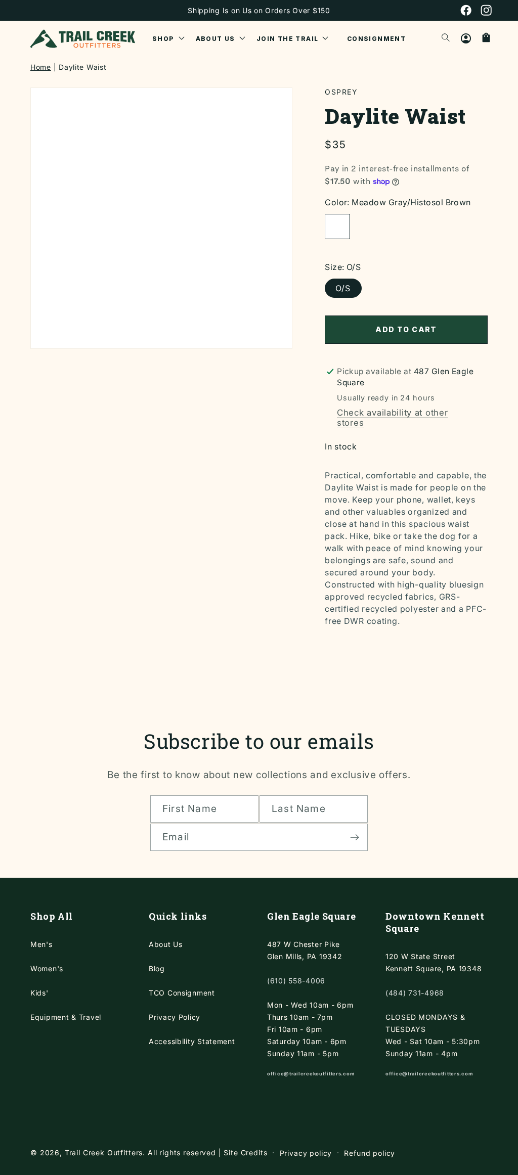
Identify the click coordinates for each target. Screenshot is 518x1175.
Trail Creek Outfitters (104, 1152)
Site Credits (245, 1152)
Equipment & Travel (65, 1017)
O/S (343, 288)
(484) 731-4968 (414, 992)
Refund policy (369, 1153)
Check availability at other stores (392, 418)
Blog (157, 968)
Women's (46, 968)
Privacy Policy (174, 1017)
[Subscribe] (354, 837)
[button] (168, 38)
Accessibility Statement (192, 1041)
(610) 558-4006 (296, 980)
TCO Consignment (182, 992)
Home (40, 67)
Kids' (39, 992)
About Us (166, 944)
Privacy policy (306, 1153)
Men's (41, 944)
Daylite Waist (82, 67)
